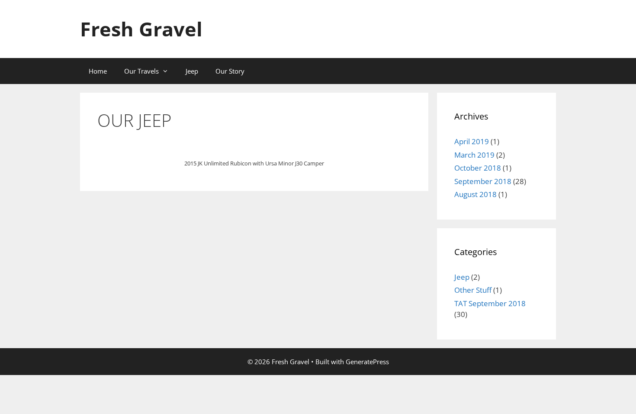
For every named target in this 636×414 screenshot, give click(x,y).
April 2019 (471, 141)
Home (98, 71)
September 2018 (482, 181)
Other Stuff (472, 290)
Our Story (229, 71)
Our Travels (141, 71)
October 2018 (477, 168)
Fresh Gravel (141, 29)
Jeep (192, 71)
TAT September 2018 (490, 303)
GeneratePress (367, 361)
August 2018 (475, 194)
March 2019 (474, 155)
